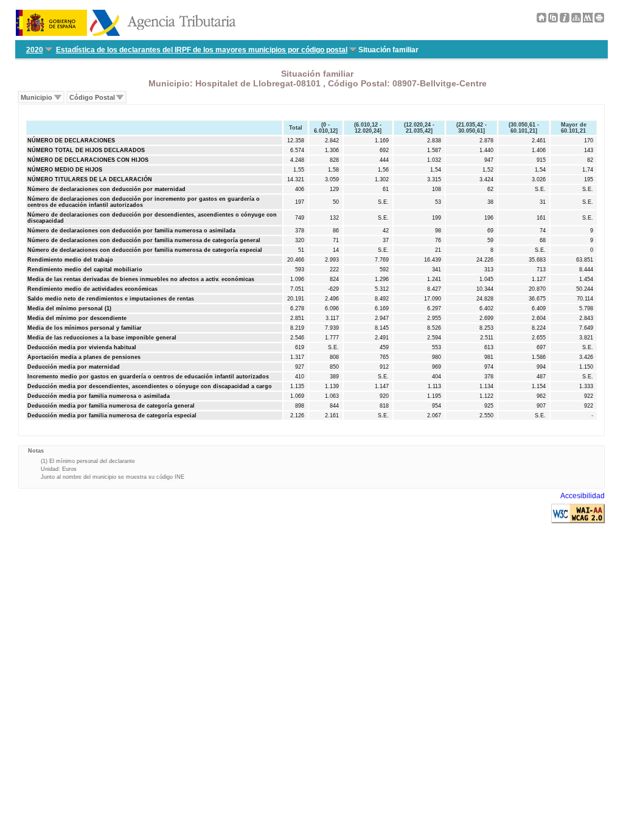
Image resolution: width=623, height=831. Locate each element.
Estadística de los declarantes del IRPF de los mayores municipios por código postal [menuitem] (201, 50)
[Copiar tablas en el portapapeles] (553, 20)
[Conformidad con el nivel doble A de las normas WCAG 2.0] (578, 520)
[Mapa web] (576, 20)
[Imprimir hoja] (599, 20)
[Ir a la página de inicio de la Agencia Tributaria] (125, 33)
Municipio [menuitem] (36, 97)
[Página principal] (541, 20)
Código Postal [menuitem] (92, 97)
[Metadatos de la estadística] (588, 20)
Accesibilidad (582, 496)
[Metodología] (564, 20)
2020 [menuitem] (34, 50)
